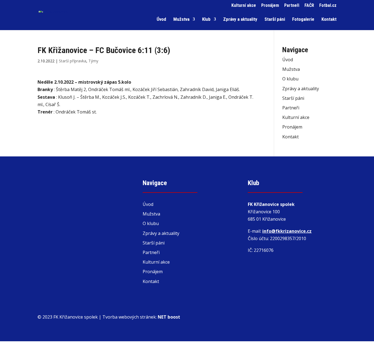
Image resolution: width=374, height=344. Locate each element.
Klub (206, 19)
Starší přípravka (72, 60)
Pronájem (270, 5)
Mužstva (181, 19)
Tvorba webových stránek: (141, 317)
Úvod (161, 19)
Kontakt (328, 19)
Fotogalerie (303, 19)
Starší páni (274, 19)
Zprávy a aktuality (240, 19)
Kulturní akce (243, 5)
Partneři (291, 5)
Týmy (93, 60)
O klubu (290, 79)
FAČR (309, 5)
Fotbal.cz (327, 5)
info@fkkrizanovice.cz (287, 231)
